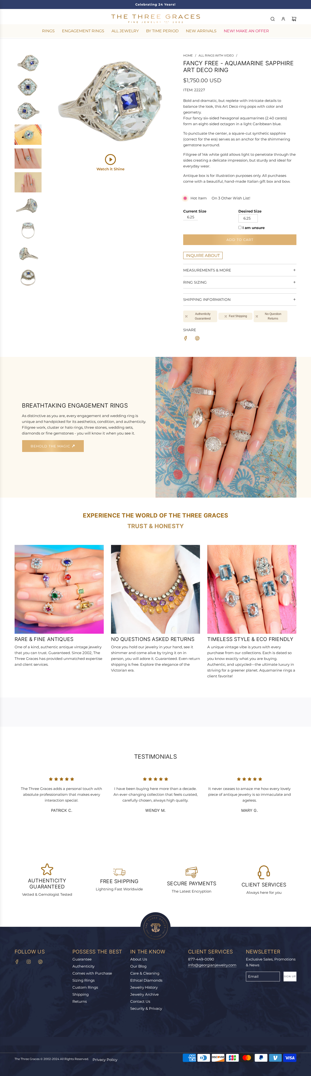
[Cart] (294, 19)
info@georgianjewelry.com (212, 965)
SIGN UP (290, 976)
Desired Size (249, 211)
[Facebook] (17, 961)
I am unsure (253, 227)
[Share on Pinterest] (197, 339)
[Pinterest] (40, 961)
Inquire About (203, 255)
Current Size (194, 211)
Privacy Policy (105, 1059)
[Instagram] (28, 961)
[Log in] (283, 19)
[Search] (272, 19)
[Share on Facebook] (185, 339)
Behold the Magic (51, 446)
